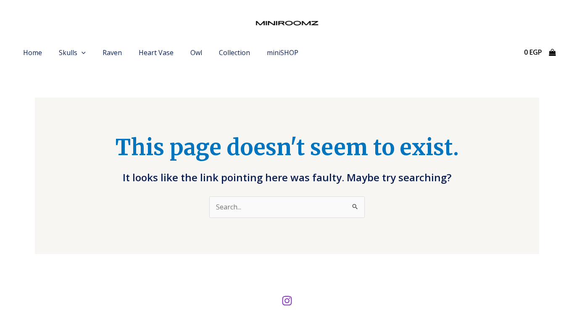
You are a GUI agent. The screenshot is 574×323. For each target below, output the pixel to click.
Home (32, 52)
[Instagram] (287, 300)
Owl (196, 52)
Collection (234, 52)
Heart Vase (156, 52)
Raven (112, 52)
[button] (81, 52)
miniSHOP (282, 52)
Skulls (68, 52)
